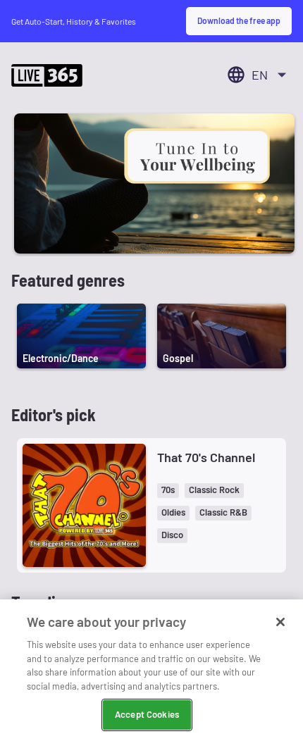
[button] (168, 490)
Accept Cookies (147, 714)
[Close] (280, 621)
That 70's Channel (206, 457)
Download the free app (238, 20)
